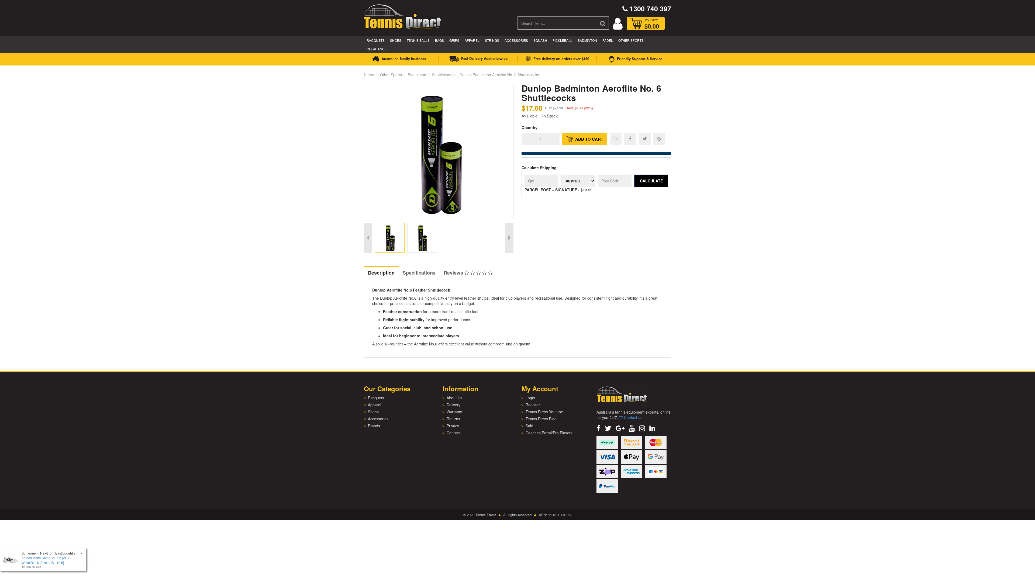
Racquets (376, 40)
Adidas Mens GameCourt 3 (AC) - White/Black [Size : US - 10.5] (46, 559)
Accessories (516, 40)
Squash (540, 40)
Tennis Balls (418, 40)
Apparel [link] (374, 404)
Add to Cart (588, 139)
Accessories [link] (378, 418)
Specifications (419, 272)
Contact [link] (453, 432)
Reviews (454, 272)
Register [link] (533, 404)
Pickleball (562, 40)
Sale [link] (529, 425)
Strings (492, 40)
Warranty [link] (454, 411)
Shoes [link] (373, 411)
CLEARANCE (377, 49)
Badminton (587, 40)
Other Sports (631, 40)
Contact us (632, 417)
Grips (454, 40)
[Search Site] (603, 23)
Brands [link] (374, 425)
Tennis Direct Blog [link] (541, 418)
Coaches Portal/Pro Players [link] (549, 432)
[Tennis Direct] (402, 16)
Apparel (472, 40)
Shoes (395, 40)
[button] (616, 139)
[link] (598, 428)
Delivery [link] (453, 404)
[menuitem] (630, 138)
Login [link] (530, 397)
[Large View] (390, 238)
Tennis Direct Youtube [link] (544, 411)
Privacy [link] (453, 425)
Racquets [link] (376, 397)
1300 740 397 (649, 8)
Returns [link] (453, 418)
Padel (607, 40)
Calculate (651, 180)
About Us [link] (454, 397)
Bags (439, 40)
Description (381, 272)
